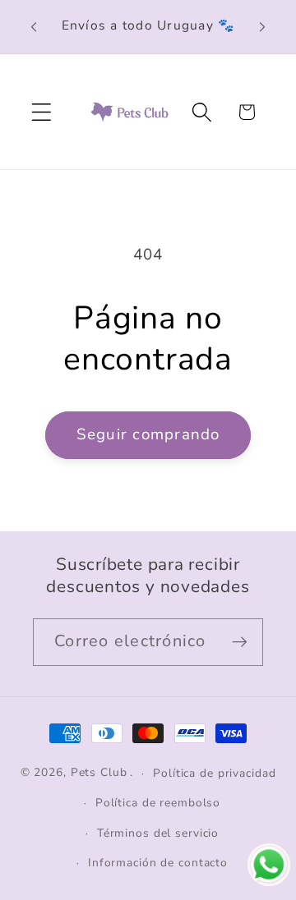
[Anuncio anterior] (34, 27)
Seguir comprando (148, 434)
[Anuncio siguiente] (262, 27)
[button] (41, 112)
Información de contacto (158, 862)
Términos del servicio (158, 833)
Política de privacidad (214, 773)
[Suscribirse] (239, 642)
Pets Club (99, 773)
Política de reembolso (157, 802)
